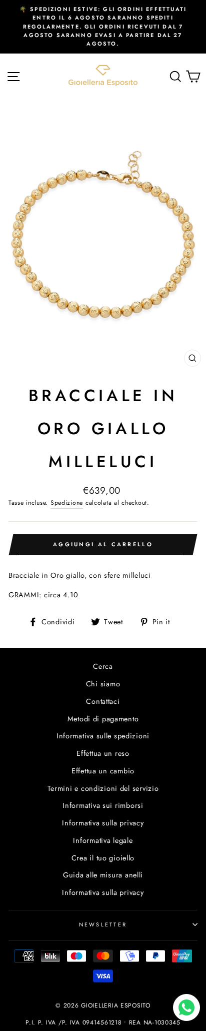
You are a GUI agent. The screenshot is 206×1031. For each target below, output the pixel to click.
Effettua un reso (103, 753)
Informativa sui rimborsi (102, 805)
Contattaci (103, 701)
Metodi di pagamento (103, 719)
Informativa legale (102, 840)
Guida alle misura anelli (103, 875)
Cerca (103, 666)
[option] (103, 27)
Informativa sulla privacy (103, 823)
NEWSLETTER (103, 924)
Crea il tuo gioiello (103, 858)
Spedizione (66, 502)
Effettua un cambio (103, 771)
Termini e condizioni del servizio (103, 788)
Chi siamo (103, 684)
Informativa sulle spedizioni (103, 736)
